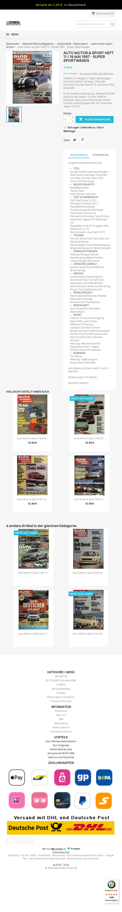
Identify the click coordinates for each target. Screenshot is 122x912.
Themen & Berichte (61, 701)
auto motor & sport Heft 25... (88, 572)
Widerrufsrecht (61, 727)
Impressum (61, 710)
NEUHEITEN (61, 676)
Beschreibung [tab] (79, 155)
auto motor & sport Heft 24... (88, 633)
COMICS (61, 684)
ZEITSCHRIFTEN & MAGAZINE (61, 680)
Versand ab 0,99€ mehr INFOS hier (96, 73)
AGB (61, 719)
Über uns (61, 714)
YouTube (17, 841)
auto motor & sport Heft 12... (33, 572)
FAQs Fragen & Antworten (61, 697)
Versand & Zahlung (61, 731)
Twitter (10, 841)
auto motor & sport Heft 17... (33, 633)
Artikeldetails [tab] (100, 155)
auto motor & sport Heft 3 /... (89, 499)
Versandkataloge (61, 688)
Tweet (74, 140)
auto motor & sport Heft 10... (32, 499)
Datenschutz (61, 723)
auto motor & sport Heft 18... (32, 438)
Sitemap (61, 692)
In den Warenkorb (94, 119)
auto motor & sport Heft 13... (89, 438)
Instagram (30, 841)
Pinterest (82, 140)
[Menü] (117, 881)
